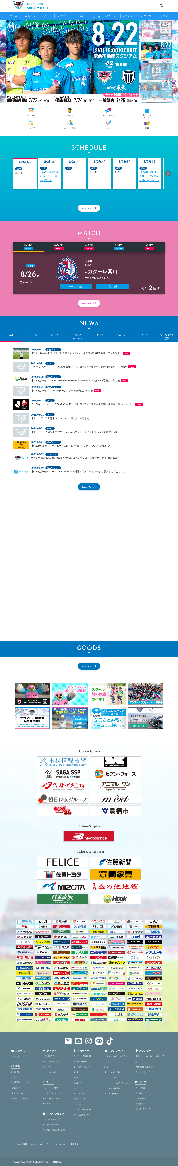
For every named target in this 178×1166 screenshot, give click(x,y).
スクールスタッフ (81, 1115)
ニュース (15, 1056)
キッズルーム (17, 1093)
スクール (77, 1104)
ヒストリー (140, 1098)
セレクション (79, 1093)
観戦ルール (16, 1087)
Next (168, 173)
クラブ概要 (140, 1087)
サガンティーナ (111, 1077)
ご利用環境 (73, 1144)
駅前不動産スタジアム (21, 1082)
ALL (11, 334)
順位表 (14, 1077)
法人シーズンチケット (145, 1072)
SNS (147, 128)
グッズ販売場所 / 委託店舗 (54, 1130)
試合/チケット (78, 336)
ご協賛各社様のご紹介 (145, 1067)
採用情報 (139, 1103)
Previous (3, 61)
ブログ (108, 128)
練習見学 (46, 1103)
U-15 (76, 1077)
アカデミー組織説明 (82, 1056)
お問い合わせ (36, 1144)
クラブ (144, 334)
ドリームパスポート (51, 1072)
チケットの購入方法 (51, 1061)
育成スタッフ (79, 1099)
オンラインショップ (147, 116)
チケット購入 (108, 115)
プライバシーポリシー (55, 1144)
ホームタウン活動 (167, 336)
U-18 (76, 1072)
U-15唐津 (78, 1083)
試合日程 (31, 115)
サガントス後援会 (112, 1088)
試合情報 (113, 286)
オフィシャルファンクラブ (115, 1056)
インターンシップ (143, 1109)
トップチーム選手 (50, 1087)
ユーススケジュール (82, 1067)
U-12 (76, 1088)
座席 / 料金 (47, 1067)
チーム (33, 334)
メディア (55, 334)
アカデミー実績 (80, 1061)
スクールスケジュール (83, 1109)
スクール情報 (69, 128)
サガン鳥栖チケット (51, 1056)
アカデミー (122, 334)
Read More (88, 208)
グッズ (100, 334)
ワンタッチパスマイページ (115, 1083)
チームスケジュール (51, 1098)
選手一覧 (70, 115)
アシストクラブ (111, 1093)
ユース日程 (31, 128)
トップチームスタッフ (52, 1093)
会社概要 (139, 1093)
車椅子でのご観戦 (19, 1098)
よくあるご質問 (20, 1144)
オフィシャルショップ (52, 1124)
